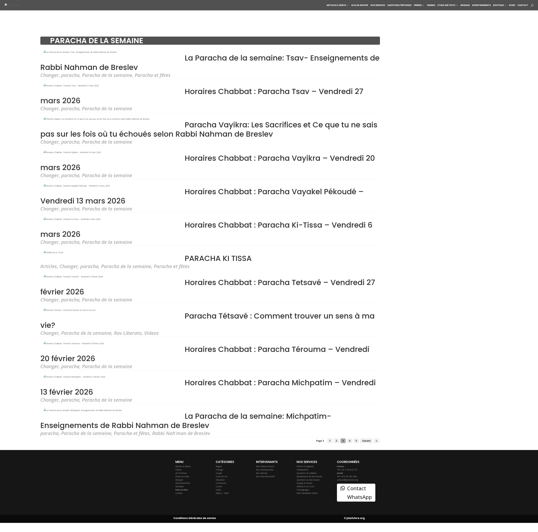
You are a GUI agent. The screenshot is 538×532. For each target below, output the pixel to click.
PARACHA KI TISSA (218, 258)
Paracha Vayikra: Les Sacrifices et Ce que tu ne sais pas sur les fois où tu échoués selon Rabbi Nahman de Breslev (208, 129)
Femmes (431, 5)
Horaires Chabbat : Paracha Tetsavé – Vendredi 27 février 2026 (207, 287)
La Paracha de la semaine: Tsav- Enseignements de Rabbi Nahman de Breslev (210, 62)
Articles (48, 266)
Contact (522, 5)
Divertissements (481, 5)
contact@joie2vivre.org (347, 479)
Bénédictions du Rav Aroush (309, 476)
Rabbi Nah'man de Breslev (181, 433)
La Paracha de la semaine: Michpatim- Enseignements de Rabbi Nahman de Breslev (185, 421)
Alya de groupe (359, 5)
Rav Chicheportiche (264, 469)
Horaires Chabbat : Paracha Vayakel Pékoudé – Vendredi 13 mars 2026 (202, 196)
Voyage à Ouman (304, 483)
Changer (49, 75)
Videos (151, 333)
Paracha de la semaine (107, 75)
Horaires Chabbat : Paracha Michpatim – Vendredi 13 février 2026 (208, 387)
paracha (70, 75)
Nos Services (378, 5)
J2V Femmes (181, 473)
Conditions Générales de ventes (194, 518)
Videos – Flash (222, 493)
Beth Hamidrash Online (307, 493)
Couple (219, 473)
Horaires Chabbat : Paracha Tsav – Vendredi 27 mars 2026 (201, 96)
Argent (219, 466)
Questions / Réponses (399, 5)
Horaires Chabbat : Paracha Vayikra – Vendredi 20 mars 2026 (207, 163)
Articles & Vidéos (336, 5)
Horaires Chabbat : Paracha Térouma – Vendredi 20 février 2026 (204, 354)
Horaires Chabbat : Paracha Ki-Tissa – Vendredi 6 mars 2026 (206, 230)
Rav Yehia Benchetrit (265, 476)
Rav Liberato (128, 333)
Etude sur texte (446, 5)
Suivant (366, 440)
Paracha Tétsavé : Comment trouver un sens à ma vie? (207, 320)
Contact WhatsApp (359, 492)
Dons (512, 5)
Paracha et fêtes (153, 75)
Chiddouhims (302, 469)
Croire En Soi (221, 476)
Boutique (498, 5)
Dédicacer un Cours (305, 486)
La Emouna (221, 483)
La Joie (219, 486)
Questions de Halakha (306, 473)
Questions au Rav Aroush (308, 479)
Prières (418, 5)
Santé (218, 489)
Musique (465, 5)
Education (220, 479)
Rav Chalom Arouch (265, 466)
